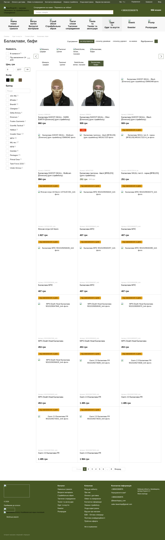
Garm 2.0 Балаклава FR (90, 397)
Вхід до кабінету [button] (90, 489)
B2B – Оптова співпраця (93, 515)
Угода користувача (86, 2)
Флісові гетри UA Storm (48, 229)
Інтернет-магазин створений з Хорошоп (17, 535)
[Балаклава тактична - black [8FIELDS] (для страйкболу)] (98, 148)
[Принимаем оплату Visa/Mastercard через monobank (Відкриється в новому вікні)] (24, 512)
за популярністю (86, 41)
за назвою (133, 41)
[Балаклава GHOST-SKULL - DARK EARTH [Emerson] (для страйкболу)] (57, 92)
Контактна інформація (53, 2)
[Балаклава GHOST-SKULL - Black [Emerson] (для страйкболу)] (140, 92)
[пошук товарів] (111, 12)
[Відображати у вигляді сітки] (156, 41)
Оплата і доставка (18, 2)
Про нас (7, 2)
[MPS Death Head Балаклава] (57, 316)
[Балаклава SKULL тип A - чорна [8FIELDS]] (140, 148)
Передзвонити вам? (118, 493)
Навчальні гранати (13, 27)
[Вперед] (161, 56)
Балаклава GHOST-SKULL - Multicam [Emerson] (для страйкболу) (54, 174)
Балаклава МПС (87, 229)
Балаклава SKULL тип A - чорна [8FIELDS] (140, 173)
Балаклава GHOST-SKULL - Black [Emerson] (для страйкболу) (136, 118)
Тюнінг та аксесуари (92, 27)
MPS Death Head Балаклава (50, 341)
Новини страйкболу (71, 2)
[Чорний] (8, 80)
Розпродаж (151, 27)
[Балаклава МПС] (98, 204)
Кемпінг (132, 27)
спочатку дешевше (103, 41)
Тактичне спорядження (73, 27)
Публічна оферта (91, 521)
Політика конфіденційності (94, 518)
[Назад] (36, 56)
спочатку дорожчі (120, 41)
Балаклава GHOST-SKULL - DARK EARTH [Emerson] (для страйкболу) (54, 118)
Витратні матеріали (33, 27)
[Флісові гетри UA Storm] (57, 204)
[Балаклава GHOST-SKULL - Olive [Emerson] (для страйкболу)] (98, 92)
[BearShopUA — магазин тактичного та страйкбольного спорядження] (17, 491)
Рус (124, 2)
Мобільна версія (12, 517)
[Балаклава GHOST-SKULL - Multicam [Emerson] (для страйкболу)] (57, 148)
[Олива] (12, 80)
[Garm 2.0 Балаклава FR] (98, 372)
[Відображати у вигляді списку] (159, 41)
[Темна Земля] (20, 80)
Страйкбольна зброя (53, 27)
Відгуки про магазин (103, 2)
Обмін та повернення (35, 2)
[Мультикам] (16, 80)
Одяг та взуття (112, 27)
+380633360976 (129, 10)
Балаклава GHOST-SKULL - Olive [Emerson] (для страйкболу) (94, 118)
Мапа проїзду (142, 494)
